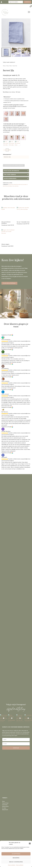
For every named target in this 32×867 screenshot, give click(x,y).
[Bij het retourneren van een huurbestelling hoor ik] (12, 718)
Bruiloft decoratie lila (18, 184)
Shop (7, 65)
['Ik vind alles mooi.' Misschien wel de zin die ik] (28, 718)
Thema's (4, 797)
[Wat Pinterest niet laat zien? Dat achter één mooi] (3, 718)
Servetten (10, 186)
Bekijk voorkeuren (16, 861)
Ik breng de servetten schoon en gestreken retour (14, 98)
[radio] (5, 113)
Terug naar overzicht (9, 62)
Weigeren (16, 857)
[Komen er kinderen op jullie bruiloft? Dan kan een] (20, 718)
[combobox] (15, 2)
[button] (30, 843)
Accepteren (16, 853)
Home (4, 65)
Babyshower (10, 184)
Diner (11, 65)
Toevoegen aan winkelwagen (13, 165)
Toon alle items (15, 186)
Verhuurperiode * (7, 154)
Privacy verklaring (11, 865)
